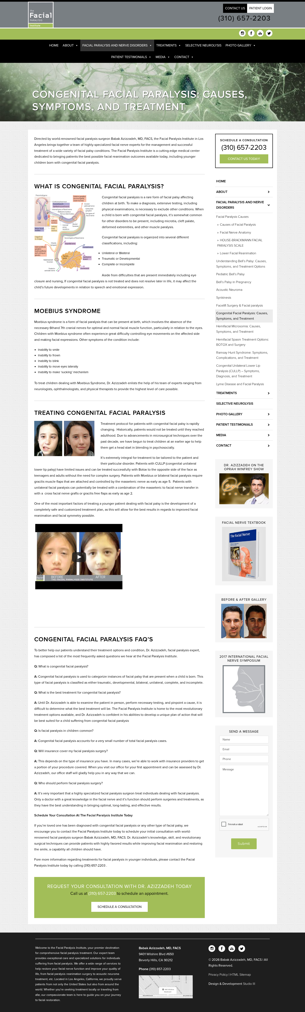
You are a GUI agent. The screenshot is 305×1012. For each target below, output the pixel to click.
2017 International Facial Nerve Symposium (244, 659)
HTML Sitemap (240, 975)
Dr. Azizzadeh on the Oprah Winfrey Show (244, 467)
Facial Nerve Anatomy (235, 232)
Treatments (166, 45)
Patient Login (260, 8)
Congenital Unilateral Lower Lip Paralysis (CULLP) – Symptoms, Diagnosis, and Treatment (238, 371)
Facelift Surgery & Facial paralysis (239, 305)
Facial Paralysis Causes (232, 217)
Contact (181, 57)
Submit (244, 844)
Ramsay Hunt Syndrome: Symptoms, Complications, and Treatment (242, 355)
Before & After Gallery (244, 600)
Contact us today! (244, 159)
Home (54, 45)
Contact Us (235, 8)
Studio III (249, 984)
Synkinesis (223, 298)
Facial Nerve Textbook (244, 523)
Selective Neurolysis (203, 45)
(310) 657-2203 (244, 18)
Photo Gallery (238, 45)
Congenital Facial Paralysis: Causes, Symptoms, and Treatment (242, 316)
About (68, 45)
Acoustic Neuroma (229, 290)
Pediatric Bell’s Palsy (230, 274)
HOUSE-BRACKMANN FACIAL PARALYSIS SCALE (239, 243)
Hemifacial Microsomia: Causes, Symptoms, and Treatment (238, 329)
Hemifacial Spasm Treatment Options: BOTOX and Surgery (242, 342)
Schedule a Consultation (120, 907)
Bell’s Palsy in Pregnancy (233, 282)
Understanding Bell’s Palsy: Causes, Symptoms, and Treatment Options (241, 264)
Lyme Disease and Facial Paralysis (240, 384)
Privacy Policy (219, 975)
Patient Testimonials (129, 57)
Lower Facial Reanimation (238, 253)
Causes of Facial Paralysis (238, 225)
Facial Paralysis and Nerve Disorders (115, 45)
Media (161, 57)
